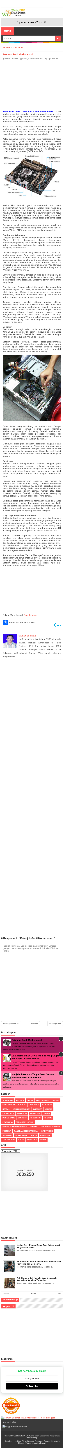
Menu (8, 31)
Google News (30, 615)
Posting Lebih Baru (11, 1024)
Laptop (46, 1113)
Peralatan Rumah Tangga (14, 1126)
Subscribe (32, 1386)
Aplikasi (20, 1100)
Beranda (34, 1024)
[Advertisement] (32, 86)
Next (59, 1294)
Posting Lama (55, 1024)
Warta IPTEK (23, 1436)
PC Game (48, 1118)
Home (33, 1294)
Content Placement (35, 1441)
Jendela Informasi (39, 1443)
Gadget (22, 1105)
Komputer (35, 1113)
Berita (30, 1100)
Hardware (47, 1105)
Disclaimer (9, 1441)
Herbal (6, 1109)
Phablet (34, 1126)
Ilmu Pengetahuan (21, 1109)
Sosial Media (21, 1135)
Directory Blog (9, 1422)
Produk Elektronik (51, 1126)
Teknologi (45, 1135)
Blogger (21, 1443)
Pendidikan (7, 1122)
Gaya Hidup (34, 1105)
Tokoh (21, 1140)
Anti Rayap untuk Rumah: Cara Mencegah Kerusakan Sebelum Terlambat (37, 1279)
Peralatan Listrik (24, 1122)
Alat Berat (7, 1100)
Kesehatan (22, 1113)
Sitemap (47, 1441)
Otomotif (22, 1118)
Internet (37, 1109)
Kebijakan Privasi (20, 1441)
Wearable (32, 1140)
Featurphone (8, 1105)
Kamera (48, 1109)
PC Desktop (35, 1118)
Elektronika (42, 1100)
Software (7, 1135)
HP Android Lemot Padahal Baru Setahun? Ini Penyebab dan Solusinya (39, 1262)
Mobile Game (8, 1118)
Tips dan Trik (53, 59)
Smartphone (47, 1131)
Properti (6, 1131)
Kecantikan (8, 1113)
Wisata (43, 1140)
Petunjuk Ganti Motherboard (27, 1040)
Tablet (33, 1135)
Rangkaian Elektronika (26, 1131)
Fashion (55, 1100)
